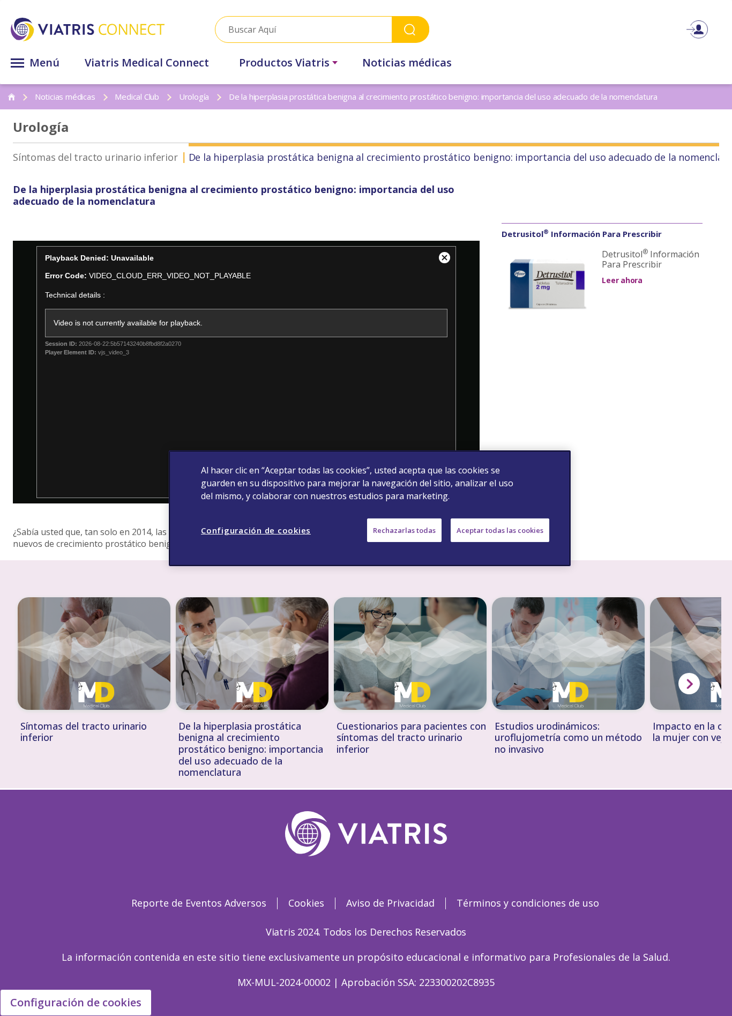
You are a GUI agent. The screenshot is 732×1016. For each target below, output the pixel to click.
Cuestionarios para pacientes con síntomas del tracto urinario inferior (411, 738)
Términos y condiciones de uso (528, 902)
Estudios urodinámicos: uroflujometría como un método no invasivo (568, 738)
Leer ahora (622, 280)
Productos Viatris (284, 62)
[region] (370, 508)
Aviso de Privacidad (390, 902)
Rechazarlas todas (404, 530)
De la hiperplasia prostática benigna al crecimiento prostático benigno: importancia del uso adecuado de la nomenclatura (250, 749)
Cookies (306, 902)
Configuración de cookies (75, 1002)
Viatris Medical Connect (147, 62)
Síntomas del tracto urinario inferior (95, 157)
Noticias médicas (407, 62)
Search (410, 29)
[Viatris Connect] (88, 29)
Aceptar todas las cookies (500, 530)
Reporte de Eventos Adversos (198, 902)
